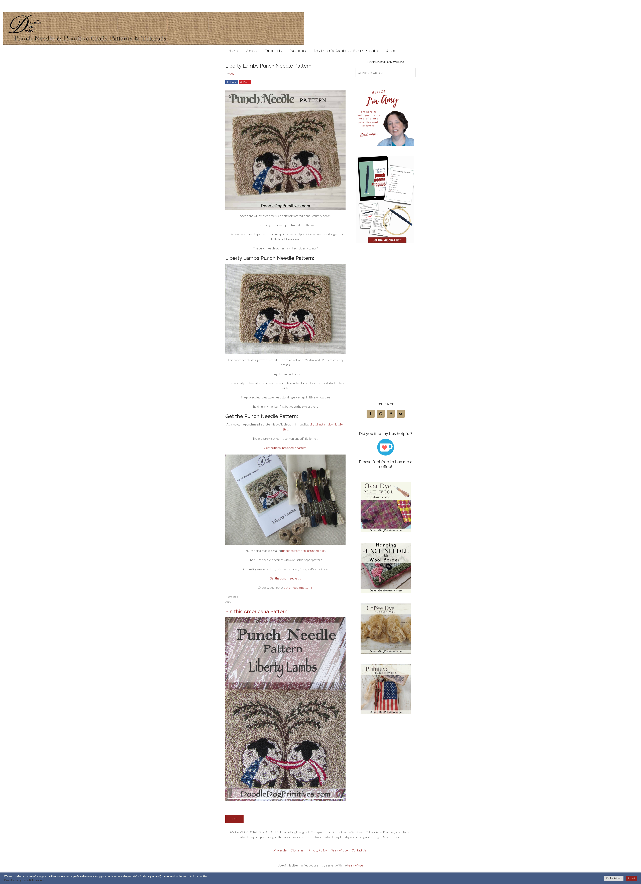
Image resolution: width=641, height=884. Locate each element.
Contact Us (359, 850)
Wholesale (280, 850)
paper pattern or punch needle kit (303, 550)
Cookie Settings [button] (613, 878)
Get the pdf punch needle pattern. (285, 448)
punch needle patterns (298, 587)
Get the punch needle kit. (285, 578)
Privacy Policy (318, 850)
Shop (234, 819)
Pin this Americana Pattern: (257, 611)
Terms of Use (339, 850)
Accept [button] (631, 878)
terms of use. (355, 865)
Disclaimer (298, 850)
